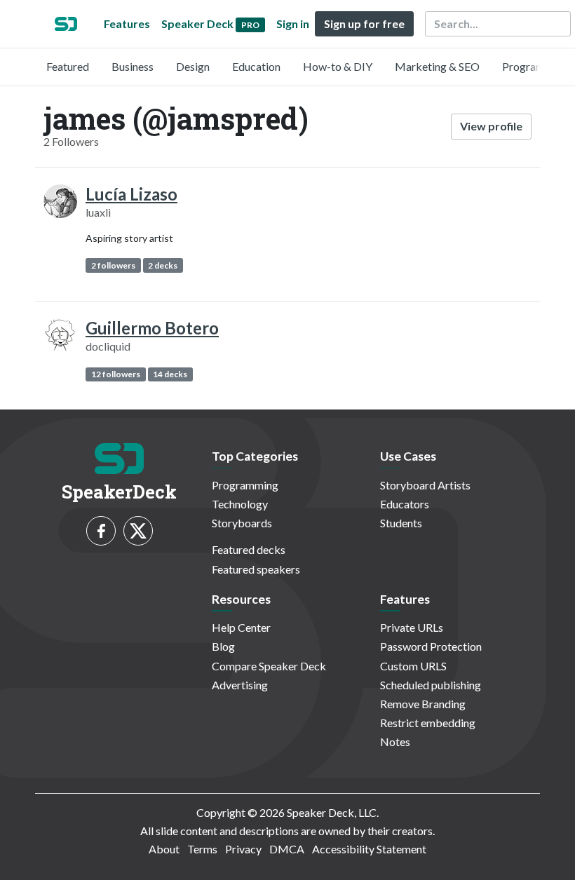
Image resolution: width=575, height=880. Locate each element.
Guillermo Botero (152, 328)
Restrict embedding (427, 722)
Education (256, 66)
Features (127, 23)
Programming (535, 66)
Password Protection (431, 646)
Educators (404, 503)
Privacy (243, 848)
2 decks (162, 265)
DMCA (286, 848)
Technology (240, 503)
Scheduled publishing (430, 684)
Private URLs (411, 627)
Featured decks (248, 549)
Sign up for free (364, 23)
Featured (67, 66)
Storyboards (242, 522)
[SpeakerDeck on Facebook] (101, 531)
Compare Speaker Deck (269, 665)
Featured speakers (256, 569)
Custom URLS (413, 665)
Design (193, 66)
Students (401, 522)
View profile (491, 126)
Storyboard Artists (425, 485)
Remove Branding (423, 703)
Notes (395, 741)
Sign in (292, 23)
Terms (202, 848)
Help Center (241, 627)
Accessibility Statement (369, 848)
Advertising (240, 684)
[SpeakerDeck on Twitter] (138, 531)
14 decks (170, 374)
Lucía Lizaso (131, 194)
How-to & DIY (337, 66)
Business (132, 66)
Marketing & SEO (437, 66)
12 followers (115, 374)
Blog (223, 646)
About (164, 848)
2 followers (113, 265)
